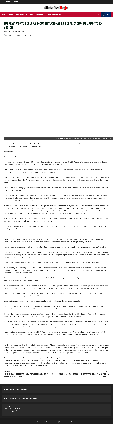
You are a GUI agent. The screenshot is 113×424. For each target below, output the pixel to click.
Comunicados (40, 14)
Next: (84, 374)
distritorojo (7, 31)
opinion (10, 14)
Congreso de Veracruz (54, 14)
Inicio (3, 14)
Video (108, 14)
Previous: (28, 374)
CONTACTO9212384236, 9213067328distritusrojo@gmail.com (12, 408)
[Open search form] (99, 14)
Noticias (29, 14)
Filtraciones (20, 14)
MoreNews (62, 422)
